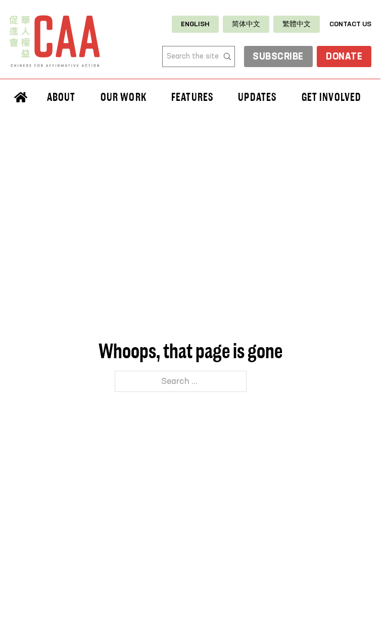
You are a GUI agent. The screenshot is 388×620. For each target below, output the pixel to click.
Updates (257, 97)
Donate (344, 57)
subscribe (278, 57)
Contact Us (350, 24)
